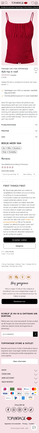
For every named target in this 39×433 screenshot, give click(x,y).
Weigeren (19, 246)
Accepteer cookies (19, 240)
